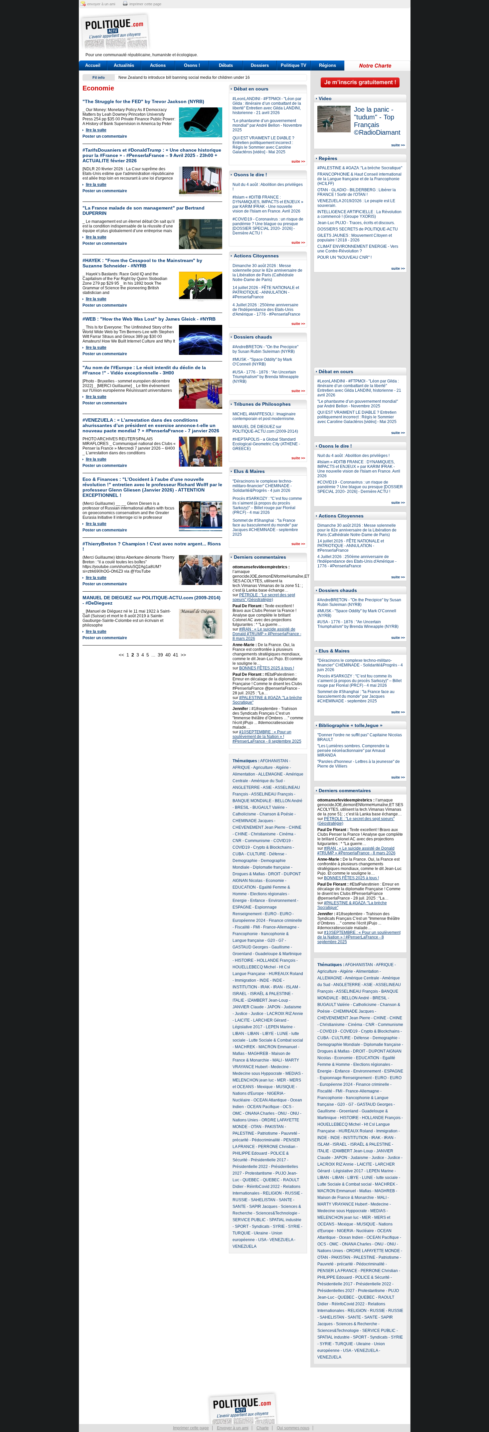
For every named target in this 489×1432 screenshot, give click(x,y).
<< (121, 654)
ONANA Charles (259, 1113)
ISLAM (292, 987)
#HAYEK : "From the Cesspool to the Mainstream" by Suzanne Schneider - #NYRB (142, 263)
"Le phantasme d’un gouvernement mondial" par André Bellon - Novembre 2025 (267, 125)
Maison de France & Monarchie (345, 1197)
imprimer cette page (145, 4)
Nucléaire (241, 1100)
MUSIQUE (285, 1086)
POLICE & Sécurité (372, 1277)
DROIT (274, 874)
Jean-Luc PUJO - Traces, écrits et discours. (356, 222)
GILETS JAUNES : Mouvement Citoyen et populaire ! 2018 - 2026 (354, 237)
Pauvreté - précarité (335, 1264)
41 (175, 654)
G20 (271, 940)
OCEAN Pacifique (263, 1106)
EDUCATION (244, 887)
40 (168, 654)
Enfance (257, 900)
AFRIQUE (241, 767)
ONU (282, 1113)
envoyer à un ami (101, 4)
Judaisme (292, 1007)
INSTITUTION (245, 987)
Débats (226, 65)
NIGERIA (275, 1093)
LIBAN (238, 1033)
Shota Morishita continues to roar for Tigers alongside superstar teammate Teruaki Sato (196, 77)
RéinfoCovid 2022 (263, 1186)
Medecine (280, 1067)
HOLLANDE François (276, 960)
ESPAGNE (242, 907)
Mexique (265, 1086)
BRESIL (242, 807)
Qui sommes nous (293, 1428)
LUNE (282, 1033)
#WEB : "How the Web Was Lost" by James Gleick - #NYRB (149, 319)
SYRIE (279, 1226)
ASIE (267, 787)
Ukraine (261, 1233)
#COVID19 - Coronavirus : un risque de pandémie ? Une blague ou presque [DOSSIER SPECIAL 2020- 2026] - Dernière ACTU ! (268, 226)
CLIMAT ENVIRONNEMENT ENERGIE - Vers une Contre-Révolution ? (357, 248)
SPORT (241, 1226)
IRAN (278, 987)
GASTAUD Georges (250, 947)
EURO (270, 914)
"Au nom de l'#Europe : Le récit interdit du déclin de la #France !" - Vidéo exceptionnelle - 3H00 (144, 370)
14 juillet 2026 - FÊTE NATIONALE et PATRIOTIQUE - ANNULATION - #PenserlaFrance (266, 292)
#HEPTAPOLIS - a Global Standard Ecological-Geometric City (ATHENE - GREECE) (266, 444)
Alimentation (244, 774)
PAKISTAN (274, 1126)
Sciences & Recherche (356, 1324)
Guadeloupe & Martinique (278, 953)
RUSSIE (292, 1193)
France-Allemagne (280, 927)
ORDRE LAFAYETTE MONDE (373, 1250)
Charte (262, 1428)
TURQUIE (241, 1233)
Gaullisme (280, 947)
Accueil (92, 65)
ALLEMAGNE (270, 774)
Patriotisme (267, 1133)
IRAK (265, 987)
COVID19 (282, 840)
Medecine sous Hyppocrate (257, 1073)
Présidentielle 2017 (268, 1160)
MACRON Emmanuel (277, 1047)
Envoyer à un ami (232, 1428)
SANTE (285, 1200)
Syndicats (260, 1226)
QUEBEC (251, 1180)
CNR (237, 840)
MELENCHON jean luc (253, 1080)
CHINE (295, 827)
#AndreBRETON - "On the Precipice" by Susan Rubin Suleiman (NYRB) (265, 349)
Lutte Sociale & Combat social (276, 1040)
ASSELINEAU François (272, 794)
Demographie (245, 860)
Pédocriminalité (266, 1140)
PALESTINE (243, 1133)
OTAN (256, 1126)
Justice (241, 1013)
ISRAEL (240, 993)
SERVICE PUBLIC (249, 1219)
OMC (237, 1113)
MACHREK (245, 1047)
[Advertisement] (286, 32)
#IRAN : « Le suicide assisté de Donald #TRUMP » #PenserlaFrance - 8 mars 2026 (267, 634)
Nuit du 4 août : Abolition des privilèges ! (353, 455)
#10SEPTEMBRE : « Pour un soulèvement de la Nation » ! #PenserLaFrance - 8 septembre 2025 (267, 737)
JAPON (273, 1007)
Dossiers (260, 65)
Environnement (282, 900)
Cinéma (286, 834)
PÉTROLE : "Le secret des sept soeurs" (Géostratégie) (264, 597)
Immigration (245, 980)
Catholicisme (244, 814)
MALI (277, 1060)
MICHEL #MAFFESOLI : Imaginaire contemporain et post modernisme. (264, 416)
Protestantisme (258, 1173)
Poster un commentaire (104, 136)
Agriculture (263, 767)
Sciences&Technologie (276, 1213)
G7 (281, 940)
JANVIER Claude (248, 1007)
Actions (158, 65)
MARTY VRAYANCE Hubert (342, 1204)
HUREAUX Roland (286, 973)
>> (183, 654)
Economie (275, 880)
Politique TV (293, 65)
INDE (264, 980)
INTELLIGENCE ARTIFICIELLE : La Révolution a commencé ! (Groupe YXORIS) (359, 214)
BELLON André (288, 800)
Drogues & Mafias (249, 874)
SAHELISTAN (263, 1200)
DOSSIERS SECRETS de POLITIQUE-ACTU (357, 229)
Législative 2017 (247, 1027)
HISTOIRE (244, 960)
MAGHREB (258, 1053)
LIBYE (268, 1033)
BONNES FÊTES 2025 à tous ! (266, 668)
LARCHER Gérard (269, 1020)
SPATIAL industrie (285, 1219)
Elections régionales (268, 894)
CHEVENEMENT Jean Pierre (259, 827)
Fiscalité (242, 927)
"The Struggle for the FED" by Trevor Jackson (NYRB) (143, 101)
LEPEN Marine (279, 1027)
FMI (256, 927)
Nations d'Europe (248, 1093)
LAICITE (242, 1020)
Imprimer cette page (191, 1428)
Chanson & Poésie (276, 814)
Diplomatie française (271, 867)
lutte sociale (387, 1177)
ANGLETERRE (246, 787)
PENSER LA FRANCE (337, 1270)
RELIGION (272, 1193)
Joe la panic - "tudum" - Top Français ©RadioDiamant (377, 121)
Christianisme (263, 834)
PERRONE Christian (276, 1146)
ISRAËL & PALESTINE (270, 993)
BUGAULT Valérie (268, 807)
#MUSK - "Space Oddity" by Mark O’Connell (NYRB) (262, 361)
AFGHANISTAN (274, 761)
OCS (287, 1106)
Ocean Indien (351, 1237)
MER (281, 1080)
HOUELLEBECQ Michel (254, 967)
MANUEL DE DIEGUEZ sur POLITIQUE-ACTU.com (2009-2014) (265, 429)
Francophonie (245, 933)
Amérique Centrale (362, 978)
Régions (327, 65)
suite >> (298, 161)
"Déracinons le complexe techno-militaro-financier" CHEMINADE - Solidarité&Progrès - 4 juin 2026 (262, 486)
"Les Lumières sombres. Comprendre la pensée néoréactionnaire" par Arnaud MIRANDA (353, 751)
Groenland (242, 953)
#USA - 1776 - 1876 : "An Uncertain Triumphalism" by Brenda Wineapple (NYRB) (266, 377)
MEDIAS (293, 1073)
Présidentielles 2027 (336, 1290)
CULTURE (256, 854)
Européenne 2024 (249, 920)
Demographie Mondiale (338, 1044)
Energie (240, 900)
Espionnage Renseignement (346, 1077)
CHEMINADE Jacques (253, 820)
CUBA (238, 854)
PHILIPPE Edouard (250, 1153)
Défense (276, 854)
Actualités (124, 65)
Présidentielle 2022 (250, 1166)
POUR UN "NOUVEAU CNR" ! (344, 257)
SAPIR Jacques (263, 1206)
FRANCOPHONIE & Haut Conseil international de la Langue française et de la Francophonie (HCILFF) (359, 179)
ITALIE (238, 1000)
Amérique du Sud (267, 781)
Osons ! (192, 65)
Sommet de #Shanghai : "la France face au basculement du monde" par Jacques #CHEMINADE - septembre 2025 (265, 527)
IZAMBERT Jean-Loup (267, 1000)
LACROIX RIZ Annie (285, 1013)
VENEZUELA (281, 1239)
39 (160, 654)
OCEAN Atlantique (270, 1100)
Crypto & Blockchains (272, 847)
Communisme (257, 840)
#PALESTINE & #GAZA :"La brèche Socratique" (359, 168)
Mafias (238, 1053)
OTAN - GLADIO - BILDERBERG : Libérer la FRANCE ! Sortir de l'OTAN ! (356, 192)
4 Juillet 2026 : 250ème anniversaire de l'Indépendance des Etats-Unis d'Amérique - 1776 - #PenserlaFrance (266, 310)
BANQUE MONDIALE (252, 800)
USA (262, 1239)
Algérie (282, 767)
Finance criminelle (285, 920)
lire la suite (96, 130)
